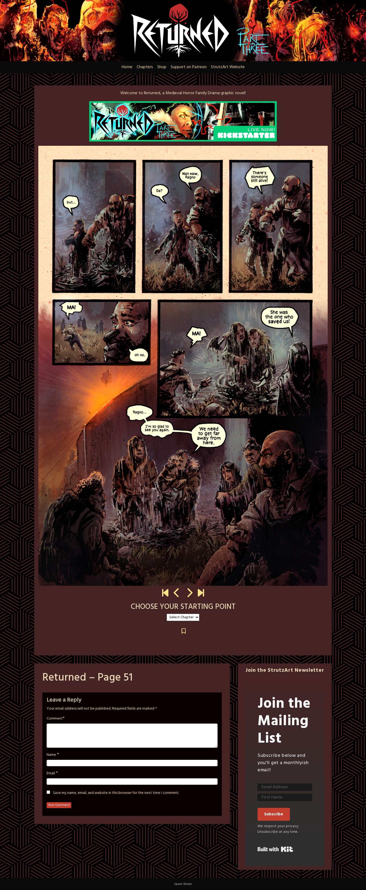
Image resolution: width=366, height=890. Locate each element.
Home (127, 67)
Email (51, 773)
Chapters (145, 67)
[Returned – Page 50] (177, 593)
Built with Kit (275, 849)
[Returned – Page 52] (189, 593)
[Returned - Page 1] (165, 593)
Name (51, 755)
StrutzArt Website (228, 67)
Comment (55, 718)
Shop (161, 67)
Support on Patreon (189, 67)
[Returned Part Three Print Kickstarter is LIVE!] (201, 593)
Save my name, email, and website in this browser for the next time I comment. (116, 793)
